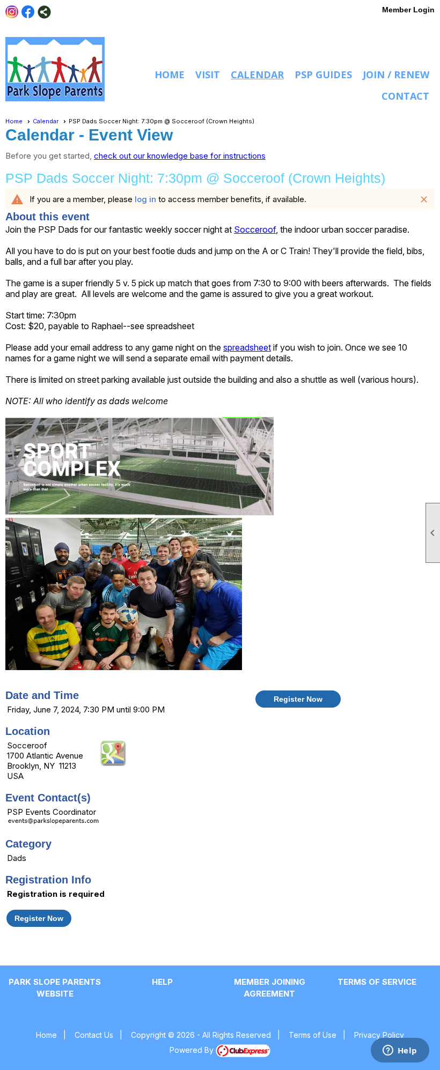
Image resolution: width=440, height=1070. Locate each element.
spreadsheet (247, 347)
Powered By (193, 1049)
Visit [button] (207, 74)
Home (170, 74)
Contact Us (94, 1034)
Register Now (298, 699)
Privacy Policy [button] (379, 1034)
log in (145, 199)
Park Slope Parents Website (55, 988)
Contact (405, 96)
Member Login (408, 9)
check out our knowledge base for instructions (180, 156)
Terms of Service (377, 982)
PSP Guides (323, 74)
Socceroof (255, 229)
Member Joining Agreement (269, 988)
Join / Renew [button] (396, 74)
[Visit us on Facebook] (28, 12)
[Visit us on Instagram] (12, 12)
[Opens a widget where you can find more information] (399, 1051)
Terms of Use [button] (312, 1034)
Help (162, 982)
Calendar (257, 74)
